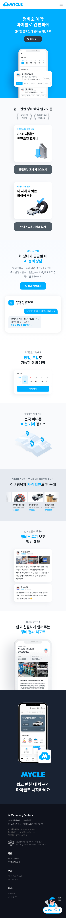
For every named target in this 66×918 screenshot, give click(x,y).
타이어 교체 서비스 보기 (33, 226)
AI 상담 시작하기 (33, 285)
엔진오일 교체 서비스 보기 (33, 169)
